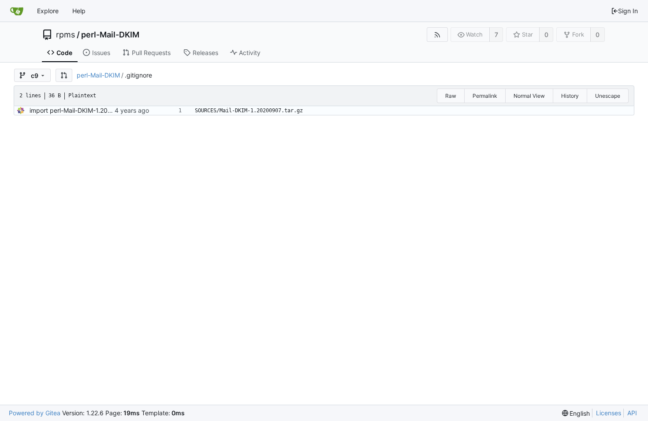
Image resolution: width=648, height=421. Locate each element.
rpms (65, 34)
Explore (48, 11)
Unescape (607, 95)
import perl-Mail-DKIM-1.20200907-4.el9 (89, 110)
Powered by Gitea (34, 413)
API (632, 413)
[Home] (16, 11)
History (570, 95)
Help (79, 11)
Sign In (628, 11)
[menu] (576, 413)
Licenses (608, 413)
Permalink (485, 95)
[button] (64, 75)
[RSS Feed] (437, 34)
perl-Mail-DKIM (110, 34)
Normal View (529, 95)
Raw (450, 95)
